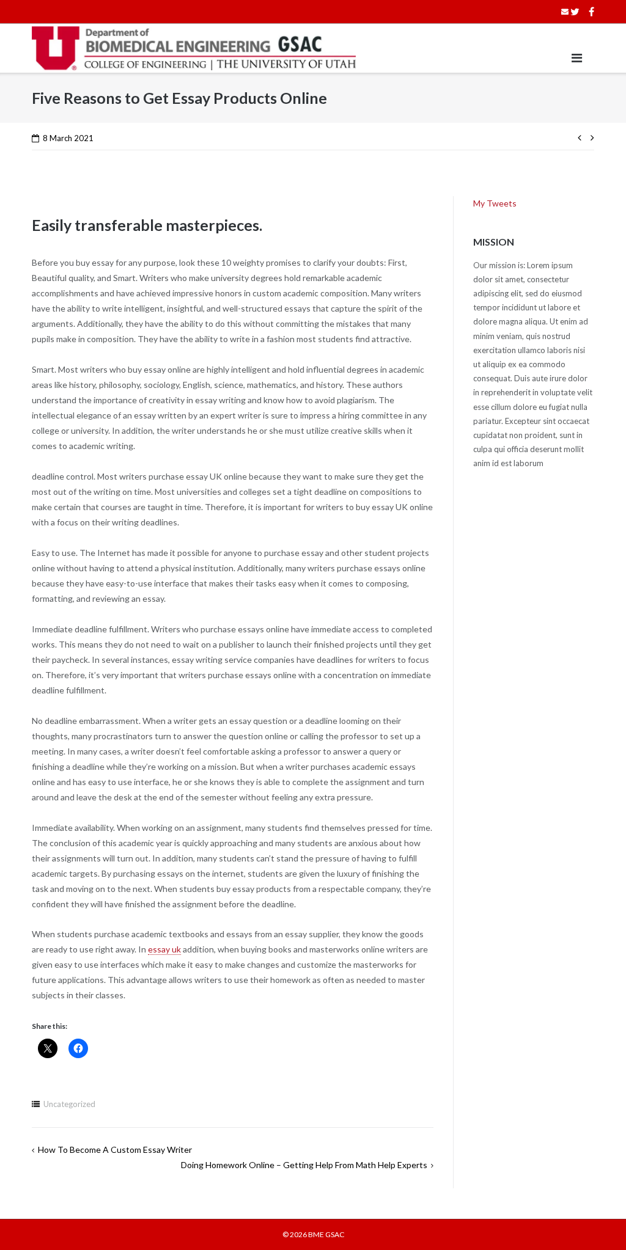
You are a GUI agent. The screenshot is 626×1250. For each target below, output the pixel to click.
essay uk (164, 949)
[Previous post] (582, 136)
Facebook (591, 11)
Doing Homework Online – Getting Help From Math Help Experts (304, 1165)
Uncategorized (69, 1104)
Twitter (575, 11)
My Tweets (495, 203)
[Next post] (590, 136)
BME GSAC (326, 1234)
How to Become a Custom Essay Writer (115, 1149)
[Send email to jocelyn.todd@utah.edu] (565, 11)
